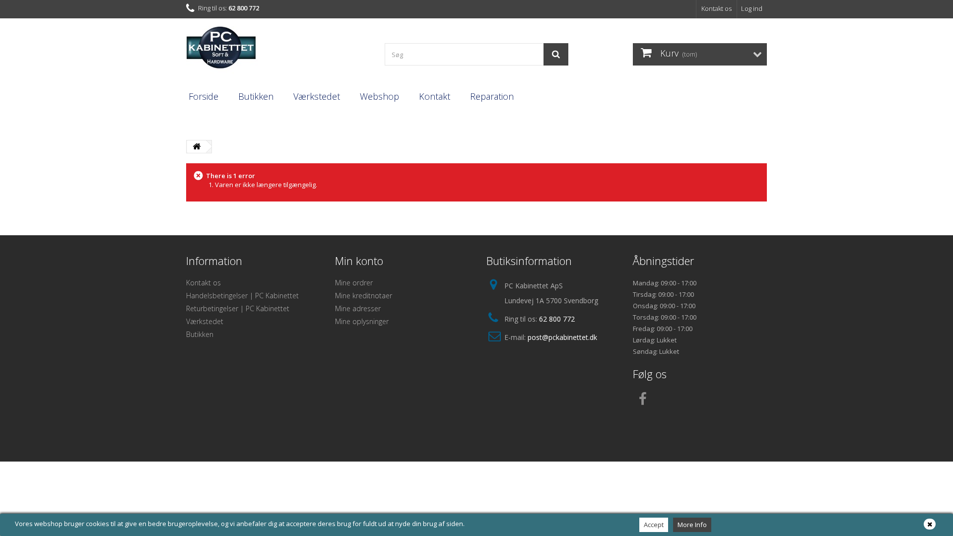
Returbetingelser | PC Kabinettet (237, 308)
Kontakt (434, 96)
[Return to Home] (196, 146)
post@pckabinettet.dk (562, 337)
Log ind (751, 8)
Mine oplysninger (362, 321)
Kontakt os (716, 8)
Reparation (492, 96)
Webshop (379, 96)
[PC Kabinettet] (278, 50)
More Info (692, 524)
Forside (203, 96)
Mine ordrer (354, 282)
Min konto (359, 260)
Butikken (255, 96)
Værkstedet (316, 96)
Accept (654, 524)
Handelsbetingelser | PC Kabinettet (242, 295)
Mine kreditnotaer (363, 295)
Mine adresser (358, 308)
